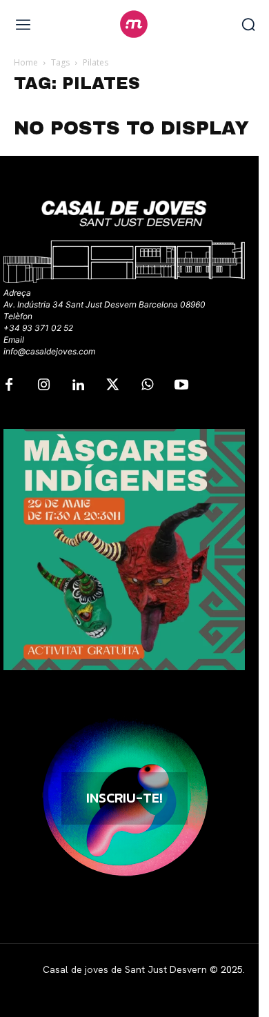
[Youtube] (181, 385)
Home (26, 62)
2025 (232, 969)
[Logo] (134, 24)
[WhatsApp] (147, 385)
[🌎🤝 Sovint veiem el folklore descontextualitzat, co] (124, 549)
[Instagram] (43, 385)
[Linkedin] (78, 385)
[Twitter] (112, 385)
